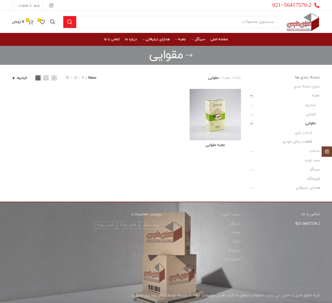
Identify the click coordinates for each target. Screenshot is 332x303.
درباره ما (234, 250)
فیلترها (22, 78)
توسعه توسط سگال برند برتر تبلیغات (159, 295)
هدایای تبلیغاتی (308, 187)
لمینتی (311, 114)
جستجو (69, 22)
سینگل (314, 169)
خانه (237, 77)
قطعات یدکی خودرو (297, 141)
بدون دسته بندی (307, 86)
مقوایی (310, 123)
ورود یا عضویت (28, 5)
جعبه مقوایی (215, 145)
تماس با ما (232, 259)
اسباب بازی (303, 132)
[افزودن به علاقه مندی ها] (193, 97)
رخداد (236, 241)
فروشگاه (313, 178)
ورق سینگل (151, 225)
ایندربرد (310, 104)
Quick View (193, 109)
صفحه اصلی (231, 214)
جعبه (227, 77)
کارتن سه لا (128, 225)
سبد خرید (312, 160)
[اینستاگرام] (51, 5)
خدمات (314, 151)
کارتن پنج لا (105, 225)
